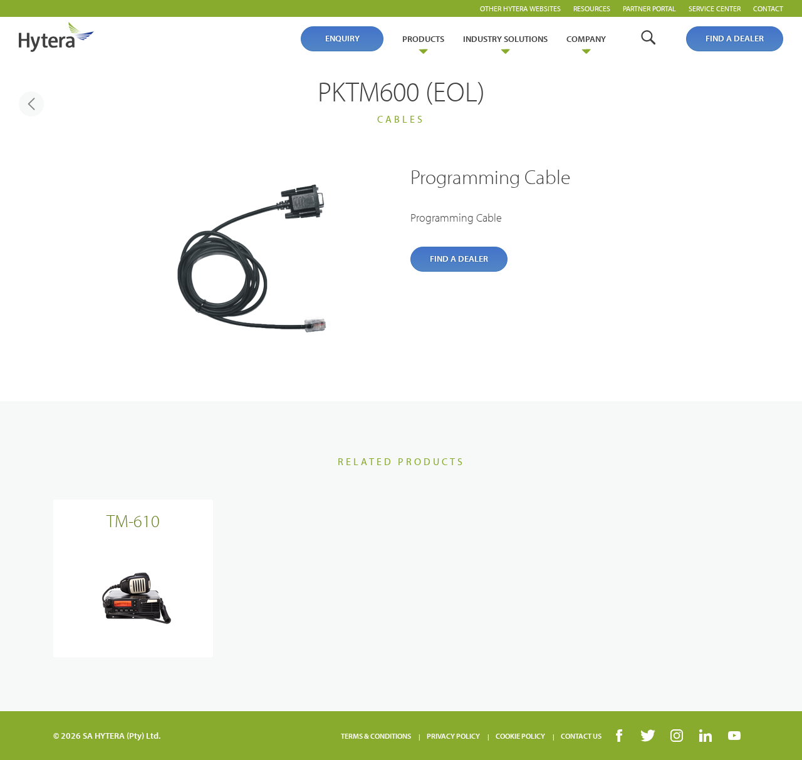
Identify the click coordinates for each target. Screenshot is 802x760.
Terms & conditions (376, 736)
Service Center (715, 8)
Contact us (581, 736)
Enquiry (342, 38)
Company (586, 38)
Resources (591, 8)
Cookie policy (520, 736)
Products (423, 38)
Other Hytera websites (520, 8)
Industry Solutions (505, 38)
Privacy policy (453, 736)
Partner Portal (649, 8)
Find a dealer (735, 38)
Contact (768, 8)
